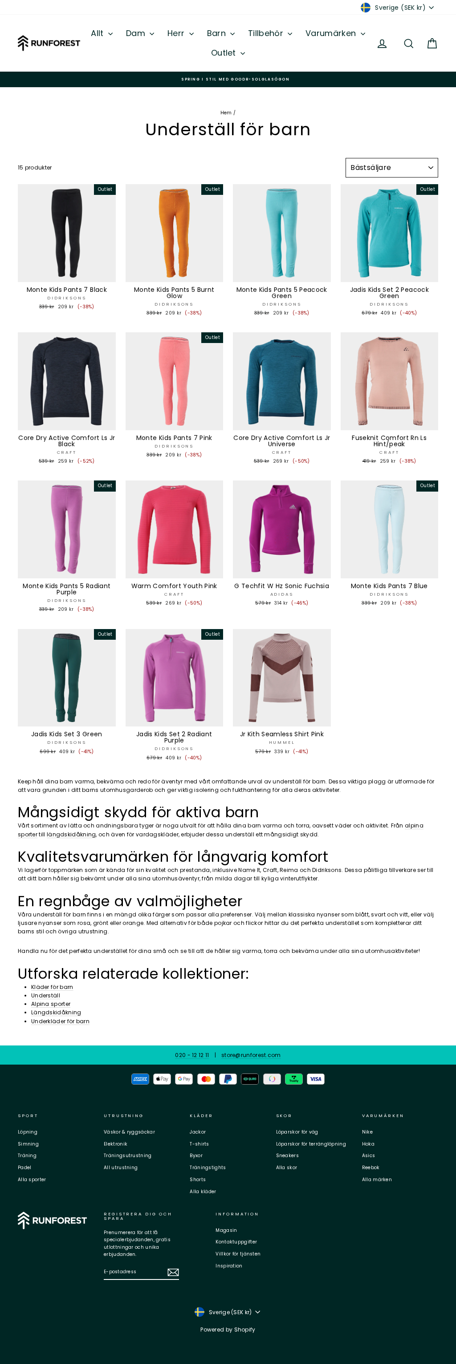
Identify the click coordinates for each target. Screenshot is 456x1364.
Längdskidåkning (56, 1012)
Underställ (45, 995)
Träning (27, 1155)
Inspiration (229, 1266)
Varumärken (331, 33)
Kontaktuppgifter (236, 1242)
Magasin (226, 1230)
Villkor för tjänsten (238, 1254)
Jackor (198, 1132)
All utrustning (121, 1167)
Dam (136, 33)
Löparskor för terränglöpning (311, 1144)
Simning (28, 1144)
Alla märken (377, 1179)
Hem (226, 112)
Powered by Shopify (227, 1329)
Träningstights (208, 1167)
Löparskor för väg (297, 1132)
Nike (367, 1132)
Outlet (224, 52)
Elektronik (115, 1144)
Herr (177, 33)
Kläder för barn (52, 987)
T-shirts (199, 1144)
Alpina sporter (50, 1004)
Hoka (368, 1144)
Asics (368, 1155)
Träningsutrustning (127, 1155)
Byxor (196, 1155)
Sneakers (287, 1155)
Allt (98, 33)
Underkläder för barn (60, 1021)
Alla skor (286, 1167)
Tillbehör (266, 33)
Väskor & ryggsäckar (129, 1132)
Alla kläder (203, 1191)
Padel (25, 1167)
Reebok (371, 1167)
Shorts (198, 1179)
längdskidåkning (71, 834)
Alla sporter (32, 1179)
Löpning (27, 1132)
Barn (217, 33)
